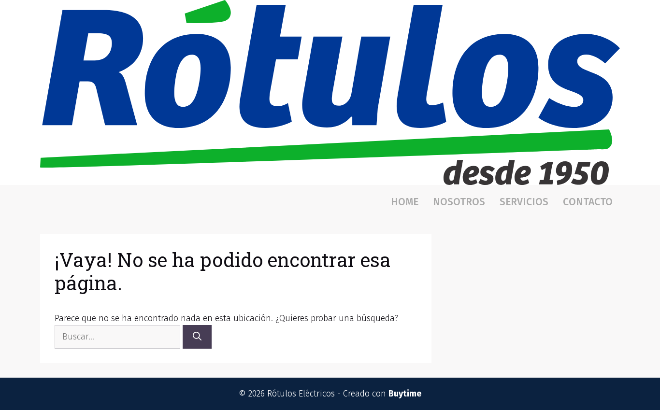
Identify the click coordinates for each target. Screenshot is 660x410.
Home (404, 202)
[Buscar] (197, 337)
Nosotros (459, 202)
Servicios (524, 202)
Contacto (588, 202)
